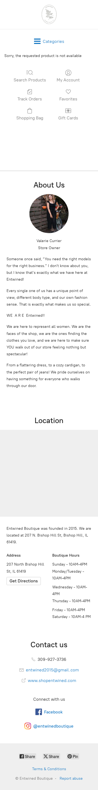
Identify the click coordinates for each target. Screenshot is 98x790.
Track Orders (29, 98)
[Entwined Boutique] (49, 14)
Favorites (68, 98)
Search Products (30, 80)
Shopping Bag (29, 117)
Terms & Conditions (49, 769)
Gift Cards (68, 117)
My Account (68, 80)
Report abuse (71, 778)
